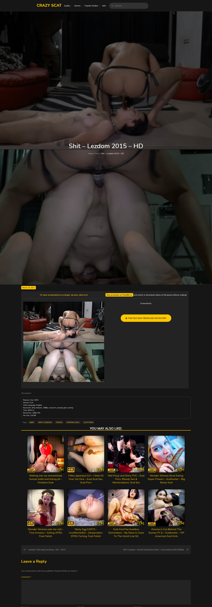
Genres (77, 5)
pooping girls (73, 422)
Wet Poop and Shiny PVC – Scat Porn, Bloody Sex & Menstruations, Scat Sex (126, 479)
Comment (26, 577)
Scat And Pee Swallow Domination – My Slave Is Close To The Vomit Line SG (126, 533)
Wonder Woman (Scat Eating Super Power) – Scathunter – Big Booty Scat (166, 479)
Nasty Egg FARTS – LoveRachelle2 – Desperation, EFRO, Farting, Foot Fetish (86, 533)
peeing (59, 422)
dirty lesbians (45, 422)
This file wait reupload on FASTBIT (147, 318)
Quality (67, 5)
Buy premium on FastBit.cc (119, 295)
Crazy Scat (49, 5)
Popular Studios (91, 5)
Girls (104, 5)
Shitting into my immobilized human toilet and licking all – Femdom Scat (45, 479)
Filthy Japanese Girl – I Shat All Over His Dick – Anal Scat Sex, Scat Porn (85, 479)
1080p (31, 422)
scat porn (88, 422)
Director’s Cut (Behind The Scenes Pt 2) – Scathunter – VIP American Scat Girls (166, 533)
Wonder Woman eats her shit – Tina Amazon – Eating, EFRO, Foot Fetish (45, 533)
